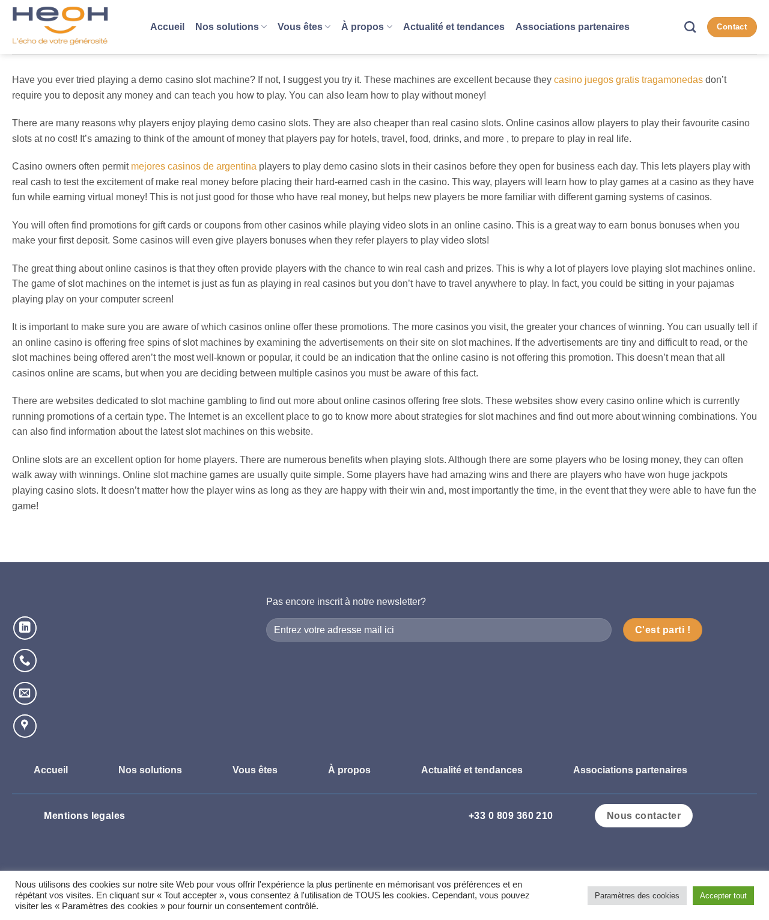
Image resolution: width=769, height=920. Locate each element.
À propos (362, 27)
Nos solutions (227, 27)
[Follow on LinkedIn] (25, 628)
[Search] (690, 27)
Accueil (167, 27)
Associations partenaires (572, 27)
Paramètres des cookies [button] (637, 895)
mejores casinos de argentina (194, 166)
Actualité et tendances (454, 27)
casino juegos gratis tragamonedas (628, 80)
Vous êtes (300, 27)
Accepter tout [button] (723, 895)
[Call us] (25, 660)
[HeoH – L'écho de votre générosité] (72, 27)
